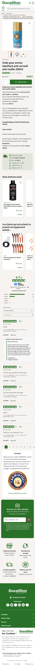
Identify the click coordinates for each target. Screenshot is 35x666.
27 (30, 447)
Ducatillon (4, 615)
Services (4, 622)
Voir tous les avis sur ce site (19, 290)
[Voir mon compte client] (30, 3)
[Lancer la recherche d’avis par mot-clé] (32, 315)
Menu (3, 10)
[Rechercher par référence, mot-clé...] (8, 9)
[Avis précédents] (2, 447)
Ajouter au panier (22, 82)
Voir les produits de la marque (17, 493)
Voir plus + (6, 533)
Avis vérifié (8, 324)
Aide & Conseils (6, 626)
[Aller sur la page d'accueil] (11, 3)
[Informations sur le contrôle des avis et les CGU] (28, 287)
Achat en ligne (5, 618)
